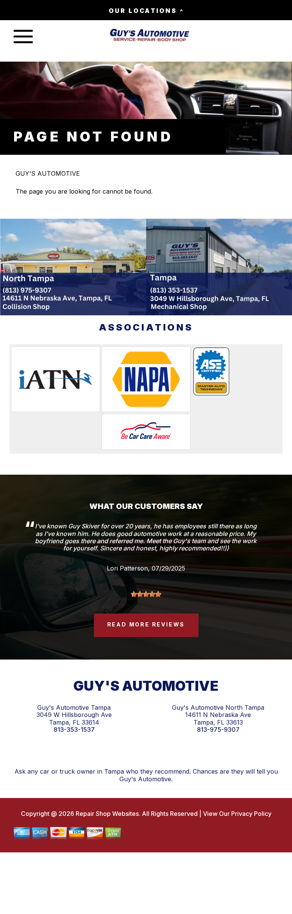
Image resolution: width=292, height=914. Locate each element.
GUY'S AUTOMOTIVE (48, 173)
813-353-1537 (74, 729)
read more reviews (146, 624)
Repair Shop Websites (106, 813)
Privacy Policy (251, 813)
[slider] (146, 594)
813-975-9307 (218, 729)
